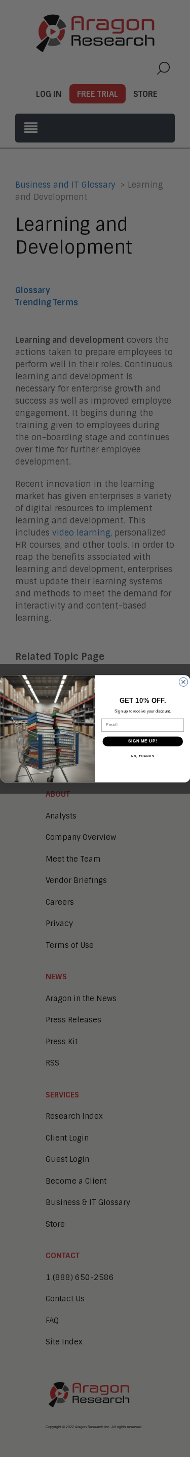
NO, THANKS (142, 756)
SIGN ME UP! (142, 741)
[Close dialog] (183, 682)
